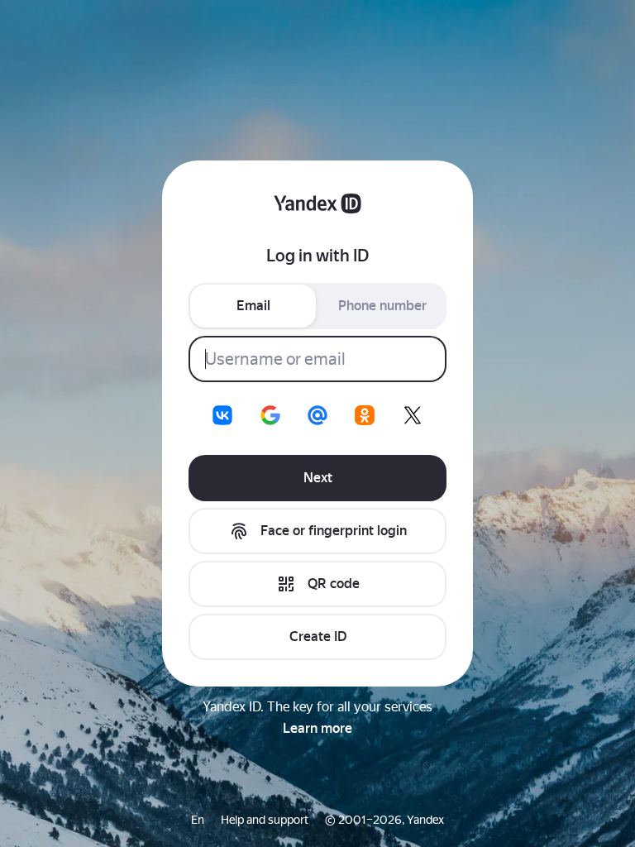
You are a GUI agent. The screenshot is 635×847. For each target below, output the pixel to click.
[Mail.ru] (317, 415)
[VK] (222, 415)
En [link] (197, 819)
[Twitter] (412, 415)
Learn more (317, 728)
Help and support (264, 819)
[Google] (270, 415)
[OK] (364, 415)
